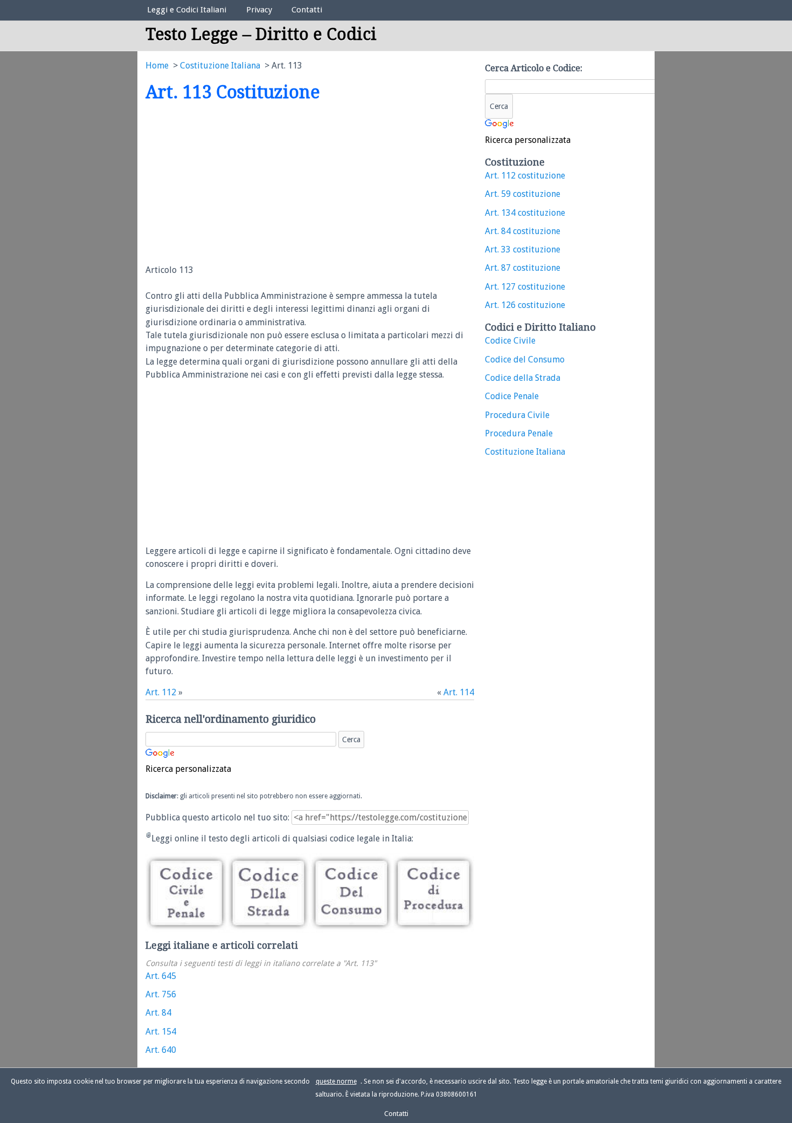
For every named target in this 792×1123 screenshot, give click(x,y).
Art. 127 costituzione (525, 287)
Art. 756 (160, 994)
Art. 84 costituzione (522, 231)
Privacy (259, 10)
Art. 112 (160, 692)
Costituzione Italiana (525, 452)
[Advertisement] (235, 183)
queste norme (336, 1081)
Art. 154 (160, 1031)
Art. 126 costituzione (525, 305)
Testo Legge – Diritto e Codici (261, 34)
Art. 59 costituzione (522, 194)
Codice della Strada (522, 378)
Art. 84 (158, 1013)
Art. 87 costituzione (522, 268)
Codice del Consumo (525, 359)
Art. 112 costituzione (525, 175)
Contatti (306, 10)
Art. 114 (458, 692)
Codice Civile (510, 340)
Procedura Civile (517, 415)
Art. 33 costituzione (522, 249)
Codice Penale (512, 396)
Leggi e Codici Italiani (186, 10)
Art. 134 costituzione (525, 213)
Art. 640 (160, 1050)
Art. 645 (160, 976)
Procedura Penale (519, 433)
